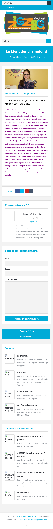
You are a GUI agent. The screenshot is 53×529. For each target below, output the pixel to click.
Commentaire (12, 279)
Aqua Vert (22, 372)
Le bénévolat (23, 492)
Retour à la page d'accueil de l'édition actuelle (28, 57)
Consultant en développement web (33, 519)
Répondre (33, 221)
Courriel (9, 269)
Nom (8, 258)
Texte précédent (27, 331)
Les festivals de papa (27, 405)
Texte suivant (24, 336)
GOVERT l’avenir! (25, 391)
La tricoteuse (23, 356)
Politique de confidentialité (27, 516)
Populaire (9, 348)
